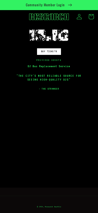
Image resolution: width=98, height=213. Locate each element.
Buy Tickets (49, 51)
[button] (91, 17)
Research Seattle (53, 206)
